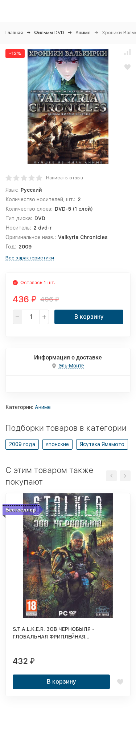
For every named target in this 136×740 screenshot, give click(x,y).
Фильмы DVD (49, 32)
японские (57, 444)
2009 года (22, 444)
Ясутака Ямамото (102, 444)
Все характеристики (29, 257)
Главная (14, 32)
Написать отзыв (64, 177)
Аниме (83, 32)
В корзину (89, 316)
